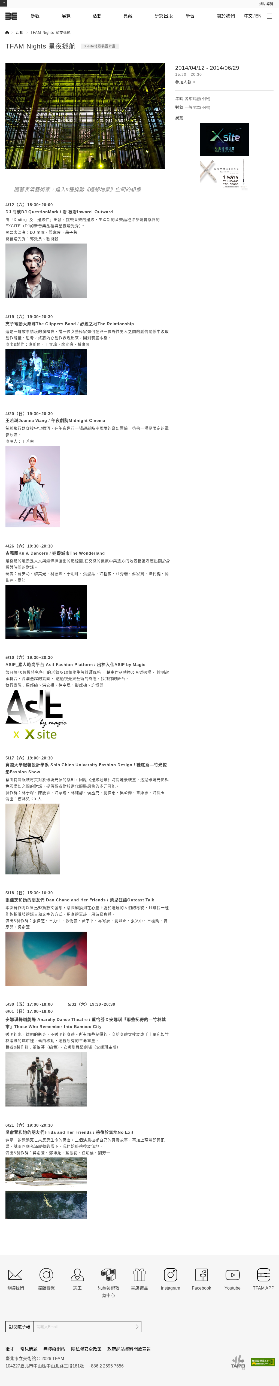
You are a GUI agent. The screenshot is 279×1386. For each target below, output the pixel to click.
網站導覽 (266, 4)
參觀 (35, 16)
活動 (97, 16)
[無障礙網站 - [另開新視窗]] (263, 1362)
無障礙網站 (54, 1349)
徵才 (9, 1349)
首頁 (7, 32)
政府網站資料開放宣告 (129, 1349)
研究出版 (163, 16)
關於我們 (226, 16)
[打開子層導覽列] (269, 16)
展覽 (66, 16)
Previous (10, 112)
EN (258, 16)
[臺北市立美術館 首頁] (11, 16)
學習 (190, 16)
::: (3, 3)
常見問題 (29, 1349)
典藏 (128, 16)
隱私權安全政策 (86, 1349)
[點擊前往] (224, 139)
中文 (248, 16)
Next (160, 112)
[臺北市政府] (238, 1362)
